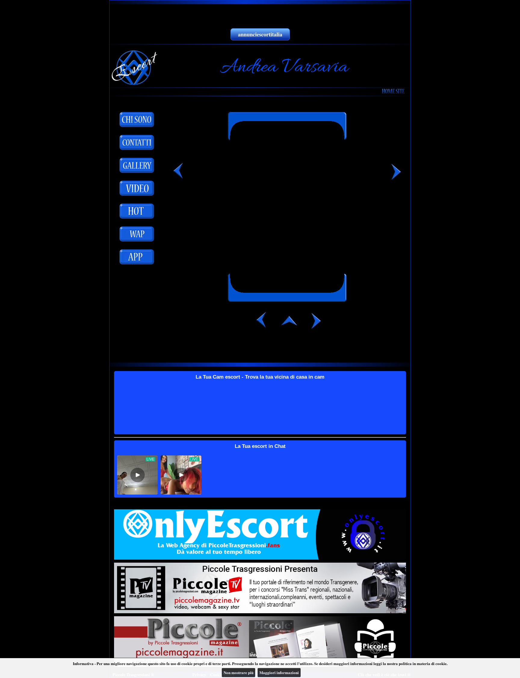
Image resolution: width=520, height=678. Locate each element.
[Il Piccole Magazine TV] (260, 588)
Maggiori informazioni (279, 672)
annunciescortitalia (260, 34)
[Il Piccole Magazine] (260, 641)
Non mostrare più (238, 672)
